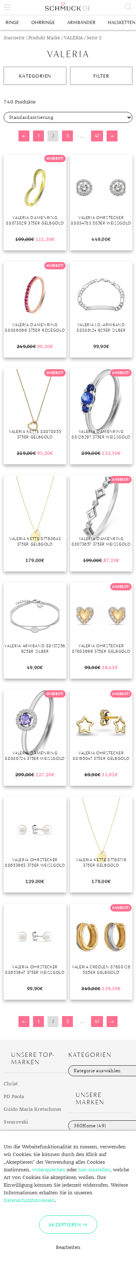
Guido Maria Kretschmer (33, 1109)
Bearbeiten (68, 1247)
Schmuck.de (68, 6)
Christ (11, 1083)
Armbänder (81, 22)
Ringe (12, 22)
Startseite (14, 38)
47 (97, 135)
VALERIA (73, 38)
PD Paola (14, 1096)
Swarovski (16, 1122)
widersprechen (48, 1169)
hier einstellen (94, 1169)
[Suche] (128, 7)
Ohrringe (43, 22)
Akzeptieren (64, 1224)
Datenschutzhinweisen (29, 1200)
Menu (7, 7)
